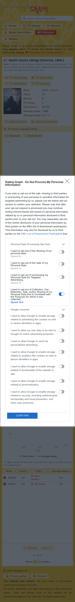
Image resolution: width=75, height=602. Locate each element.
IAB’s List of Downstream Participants (41, 233)
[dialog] (37, 301)
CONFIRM (22, 415)
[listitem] (37, 244)
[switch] (61, 252)
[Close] (68, 182)
